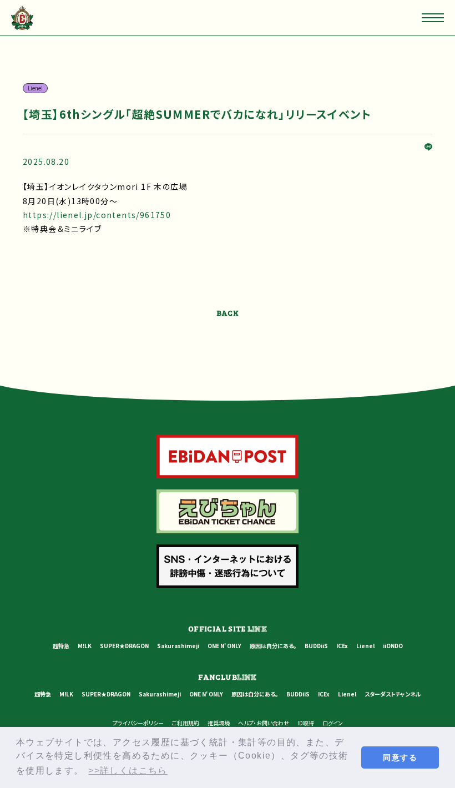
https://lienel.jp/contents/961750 (97, 214)
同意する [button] (400, 757)
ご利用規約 (185, 723)
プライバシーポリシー (138, 723)
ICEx (342, 645)
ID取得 (305, 723)
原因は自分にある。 (273, 645)
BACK (227, 312)
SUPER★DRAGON (124, 645)
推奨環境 (219, 723)
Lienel (365, 645)
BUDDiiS (316, 645)
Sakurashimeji (178, 645)
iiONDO (393, 645)
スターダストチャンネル (393, 694)
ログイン (332, 723)
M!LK (85, 645)
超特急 (61, 645)
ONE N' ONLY (224, 645)
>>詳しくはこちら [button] (128, 770)
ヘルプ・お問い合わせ (263, 723)
